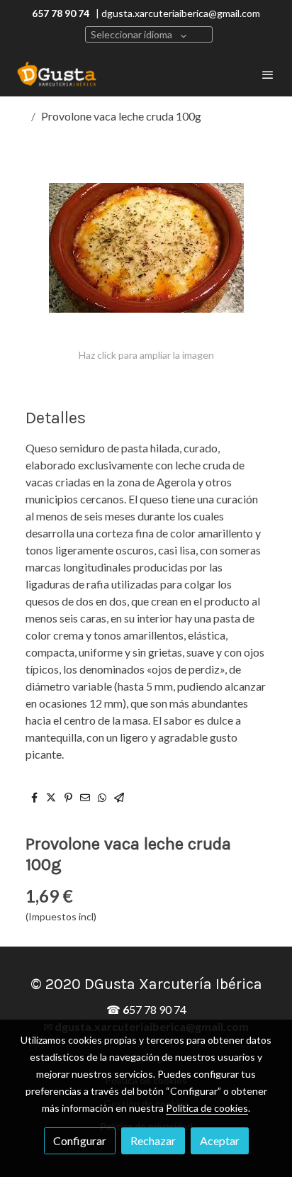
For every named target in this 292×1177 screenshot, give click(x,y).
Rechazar (153, 1140)
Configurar (79, 1140)
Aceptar (220, 1140)
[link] (56, 74)
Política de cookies (207, 1108)
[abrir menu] (268, 74)
